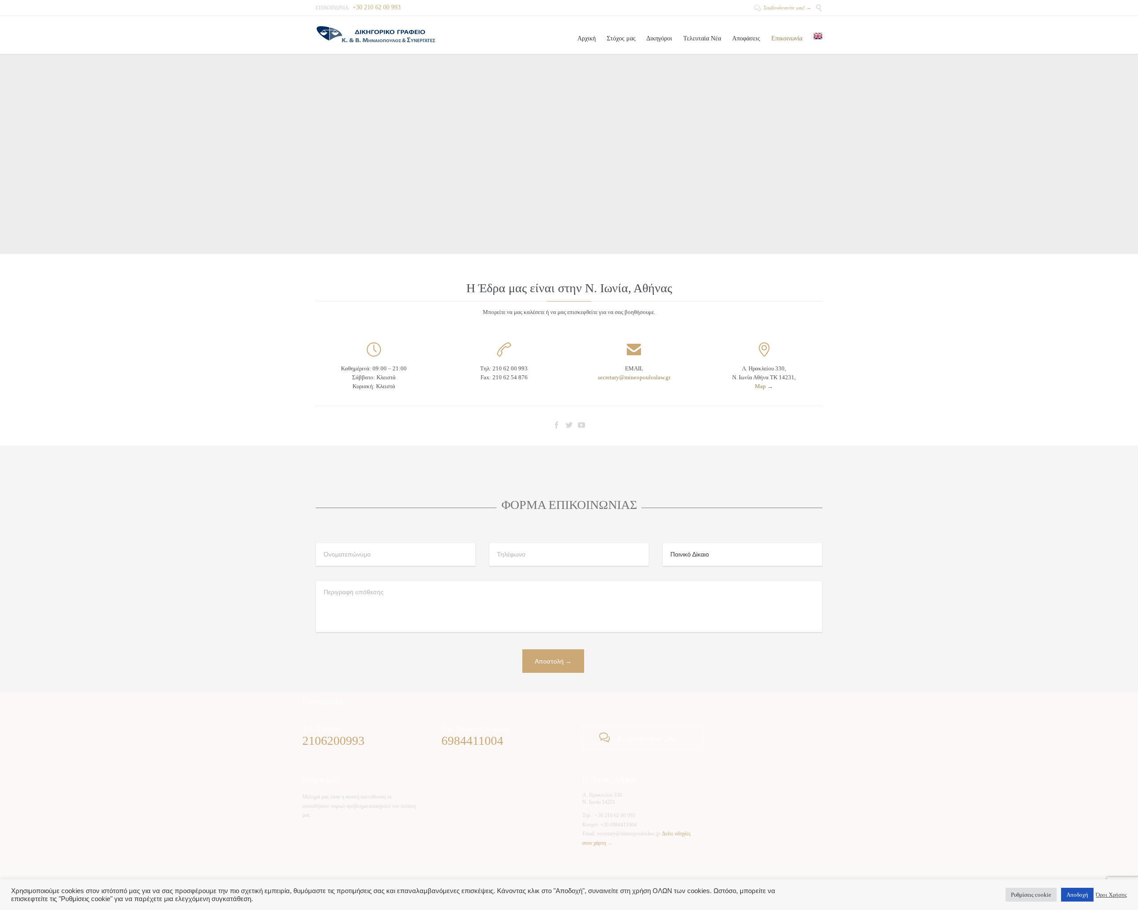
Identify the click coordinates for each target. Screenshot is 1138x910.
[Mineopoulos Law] (376, 35)
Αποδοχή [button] (1077, 894)
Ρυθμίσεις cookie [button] (1031, 894)
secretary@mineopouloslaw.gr (634, 377)
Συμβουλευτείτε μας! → (782, 7)
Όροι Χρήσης (1111, 894)
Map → (764, 386)
